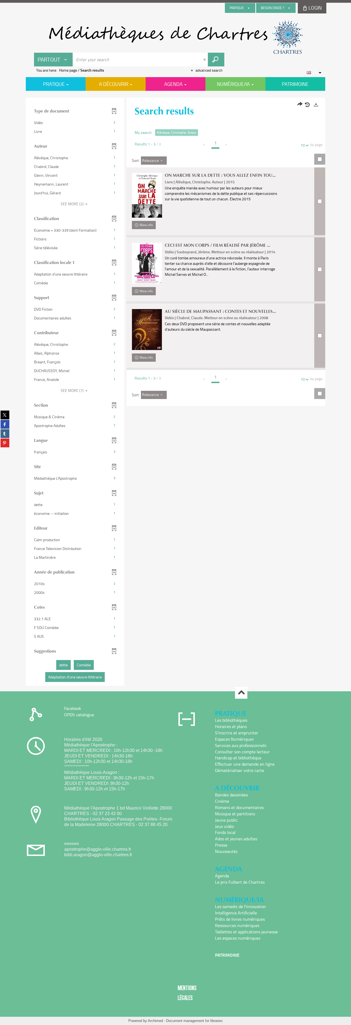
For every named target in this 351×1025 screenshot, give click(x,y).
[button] (75, 123)
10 (303, 145)
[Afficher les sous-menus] (248, 8)
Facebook (72, 708)
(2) (72, 203)
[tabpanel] (175, 392)
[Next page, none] (226, 145)
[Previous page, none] (204, 145)
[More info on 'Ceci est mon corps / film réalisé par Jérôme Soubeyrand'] (147, 263)
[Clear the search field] (205, 59)
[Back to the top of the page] (241, 693)
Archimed (155, 1021)
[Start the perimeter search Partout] (216, 59)
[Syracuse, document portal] (175, 37)
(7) (72, 390)
